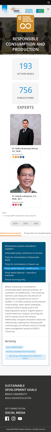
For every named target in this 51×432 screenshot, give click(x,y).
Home (4, 213)
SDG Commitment (14, 347)
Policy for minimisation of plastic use (22, 264)
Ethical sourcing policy (15, 279)
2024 (15, 223)
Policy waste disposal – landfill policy (21, 268)
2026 (36, 223)
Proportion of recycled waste (37, 233)
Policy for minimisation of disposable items (22, 258)
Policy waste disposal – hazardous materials (20, 274)
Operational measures (11, 233)
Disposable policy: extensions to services (24, 253)
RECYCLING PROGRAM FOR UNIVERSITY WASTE (25, 357)
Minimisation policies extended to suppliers (20, 247)
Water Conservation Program (20, 351)
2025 (25, 223)
